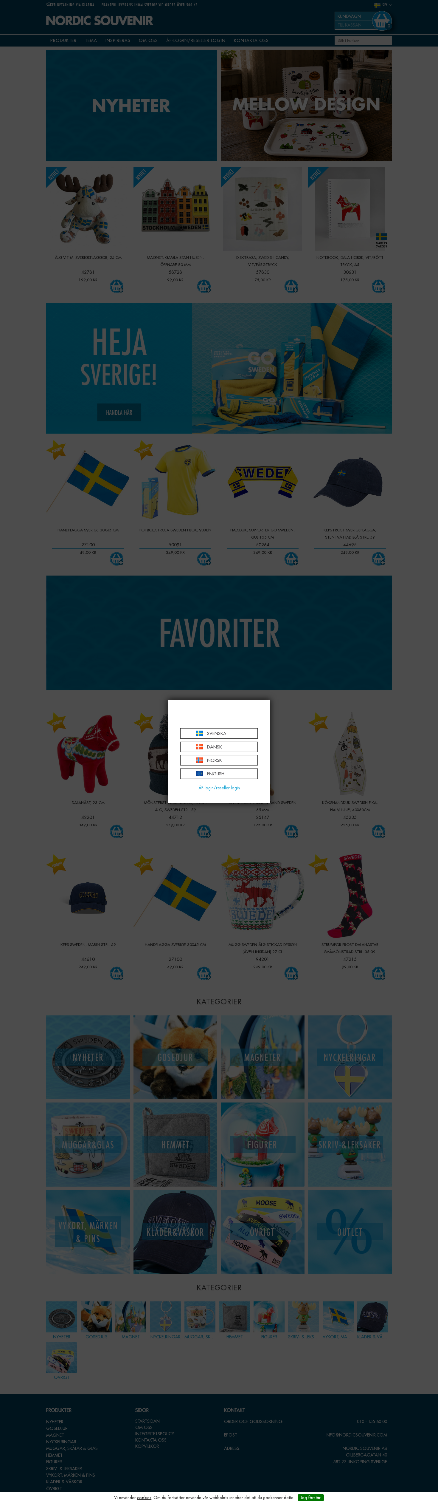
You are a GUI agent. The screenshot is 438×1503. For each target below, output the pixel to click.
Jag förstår (311, 1497)
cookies (144, 1497)
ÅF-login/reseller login (219, 788)
